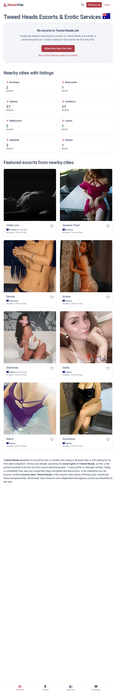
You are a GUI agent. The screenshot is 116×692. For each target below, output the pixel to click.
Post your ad (94, 5)
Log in (107, 5)
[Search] (83, 5)
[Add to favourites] (52, 226)
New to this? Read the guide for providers (58, 55)
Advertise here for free (58, 48)
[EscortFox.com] (14, 5)
